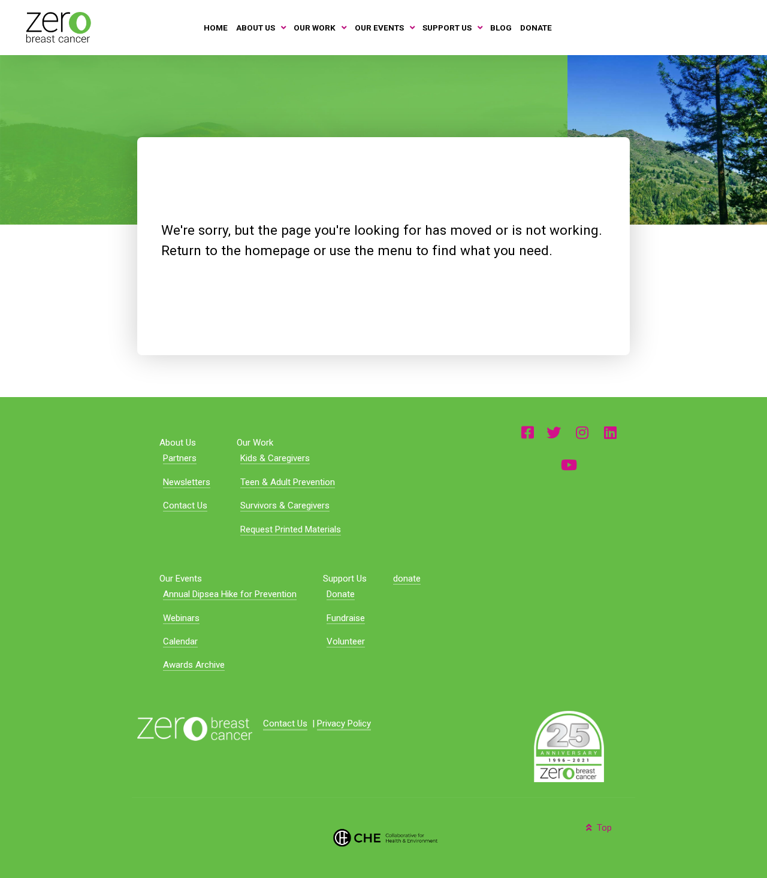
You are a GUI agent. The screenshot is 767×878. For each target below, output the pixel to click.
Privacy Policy (344, 723)
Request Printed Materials (290, 529)
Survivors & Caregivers (285, 505)
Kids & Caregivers (275, 458)
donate (407, 578)
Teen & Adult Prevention (287, 482)
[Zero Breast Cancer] (57, 27)
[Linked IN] (610, 432)
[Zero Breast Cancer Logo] (194, 727)
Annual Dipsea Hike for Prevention (230, 594)
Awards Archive (194, 664)
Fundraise (346, 618)
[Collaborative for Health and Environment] (383, 836)
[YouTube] (569, 464)
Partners (180, 458)
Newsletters (186, 482)
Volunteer (346, 641)
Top (603, 827)
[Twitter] (554, 432)
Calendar (180, 641)
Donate (341, 594)
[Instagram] (582, 432)
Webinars (181, 618)
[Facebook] (528, 432)
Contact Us (185, 505)
